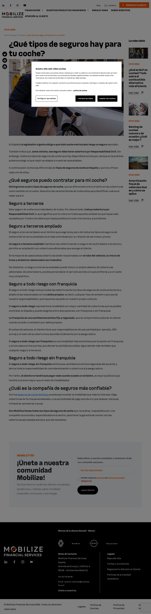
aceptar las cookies (107, 98)
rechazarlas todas (85, 98)
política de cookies (80, 90)
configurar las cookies (46, 98)
